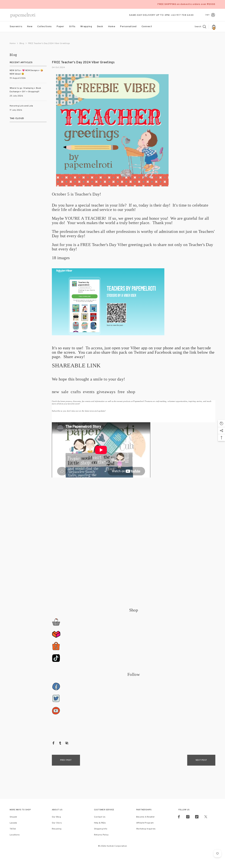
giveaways (106, 391)
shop (131, 391)
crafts (76, 391)
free (121, 391)
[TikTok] (197, 816)
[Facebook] (53, 743)
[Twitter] (205, 816)
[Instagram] (188, 816)
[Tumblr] (60, 743)
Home (12, 43)
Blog (22, 43)
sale (64, 391)
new (55, 391)
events (88, 391)
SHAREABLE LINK (76, 365)
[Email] (66, 743)
